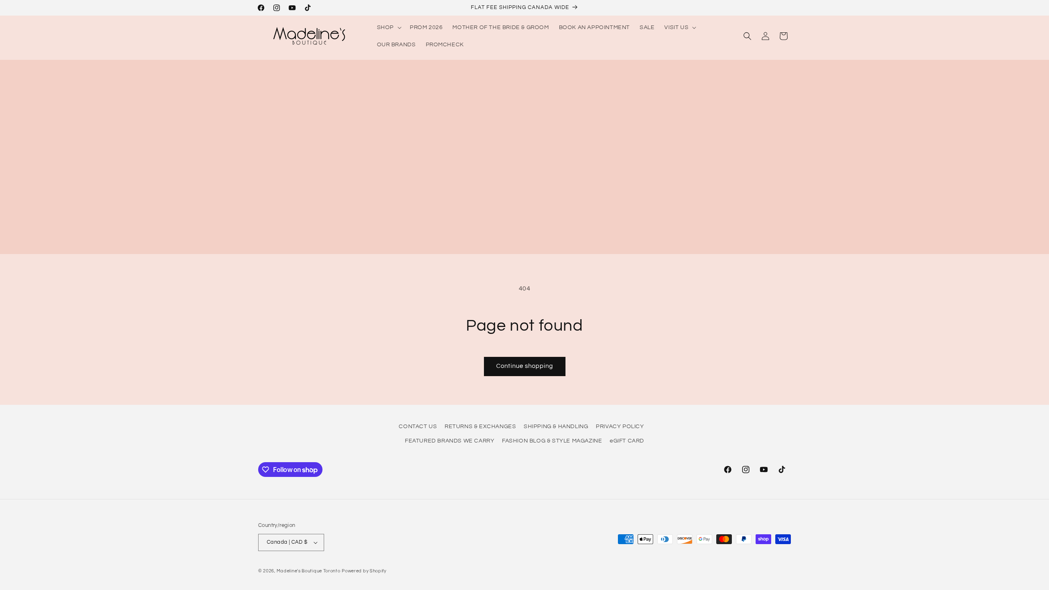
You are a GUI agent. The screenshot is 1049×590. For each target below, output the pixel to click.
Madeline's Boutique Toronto (309, 571)
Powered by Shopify (364, 571)
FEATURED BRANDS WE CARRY (449, 441)
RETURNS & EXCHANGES (480, 426)
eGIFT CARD (627, 441)
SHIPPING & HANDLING (556, 426)
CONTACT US (418, 426)
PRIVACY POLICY (620, 426)
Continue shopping (524, 366)
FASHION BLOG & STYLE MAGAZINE (552, 441)
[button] (388, 27)
